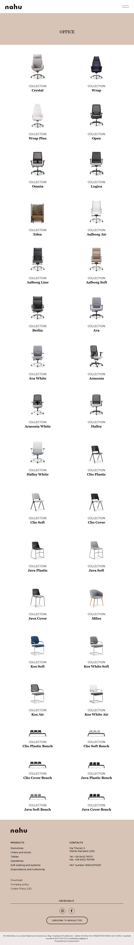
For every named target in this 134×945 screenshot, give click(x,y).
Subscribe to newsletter (67, 920)
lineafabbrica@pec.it (78, 938)
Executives (17, 848)
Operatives (17, 860)
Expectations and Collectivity (28, 869)
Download (16, 880)
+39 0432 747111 (83, 856)
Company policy (20, 884)
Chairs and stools (21, 852)
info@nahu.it (66, 900)
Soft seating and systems (26, 865)
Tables (15, 856)
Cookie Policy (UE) (21, 888)
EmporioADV (73, 941)
